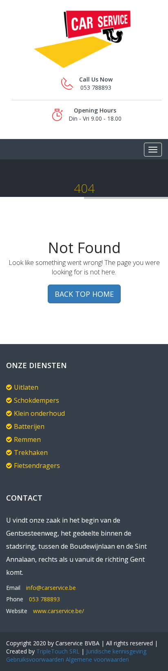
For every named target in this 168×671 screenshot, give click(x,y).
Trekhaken (31, 452)
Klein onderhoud (39, 413)
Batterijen (29, 426)
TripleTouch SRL (58, 651)
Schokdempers (36, 400)
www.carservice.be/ (58, 611)
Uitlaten (26, 387)
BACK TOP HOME (84, 294)
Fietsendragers (37, 465)
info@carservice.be (51, 588)
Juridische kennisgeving (116, 651)
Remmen (27, 439)
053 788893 (44, 599)
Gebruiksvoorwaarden (35, 659)
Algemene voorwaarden (96, 659)
